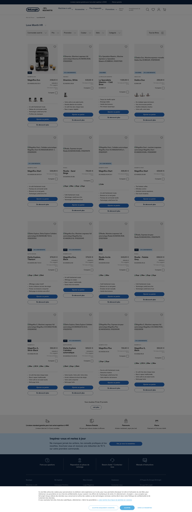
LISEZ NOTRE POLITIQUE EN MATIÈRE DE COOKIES (115, 500)
